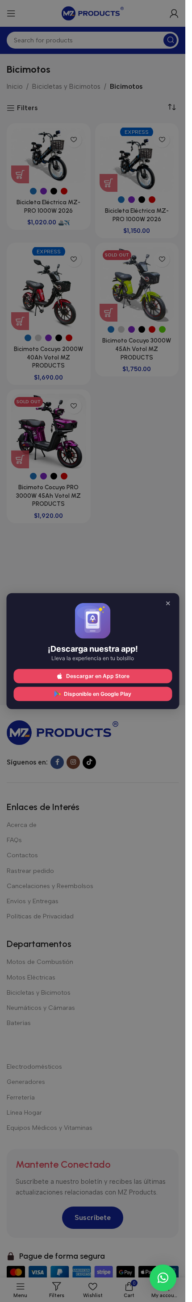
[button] (163, 1278)
